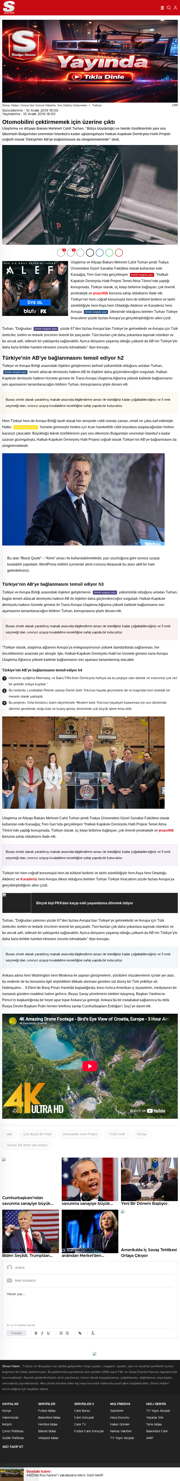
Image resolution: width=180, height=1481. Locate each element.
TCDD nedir (117, 1134)
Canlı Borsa (82, 1410)
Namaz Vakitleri (121, 1431)
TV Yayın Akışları (122, 1438)
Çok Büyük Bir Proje (37, 1134)
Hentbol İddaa (47, 1424)
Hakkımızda (10, 1417)
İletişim (7, 1424)
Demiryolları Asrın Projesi (80, 1134)
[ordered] (61, 1333)
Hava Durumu (119, 1417)
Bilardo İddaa (47, 1431)
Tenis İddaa (154, 1424)
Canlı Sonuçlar (84, 1417)
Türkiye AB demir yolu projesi (27, 1145)
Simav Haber (11, 1366)
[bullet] (67, 1333)
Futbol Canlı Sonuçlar (89, 1431)
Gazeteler (117, 1410)
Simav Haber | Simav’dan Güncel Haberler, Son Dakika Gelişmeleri (44, 105)
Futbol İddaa (46, 1410)
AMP (149, 1438)
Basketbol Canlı (157, 1431)
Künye (6, 1410)
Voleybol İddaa (48, 1438)
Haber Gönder (120, 1424)
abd (9, 1134)
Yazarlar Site (155, 1417)
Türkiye (97, 105)
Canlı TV (80, 1424)
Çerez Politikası (12, 1431)
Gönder (16, 1333)
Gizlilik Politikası (13, 1438)
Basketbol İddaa (49, 1417)
